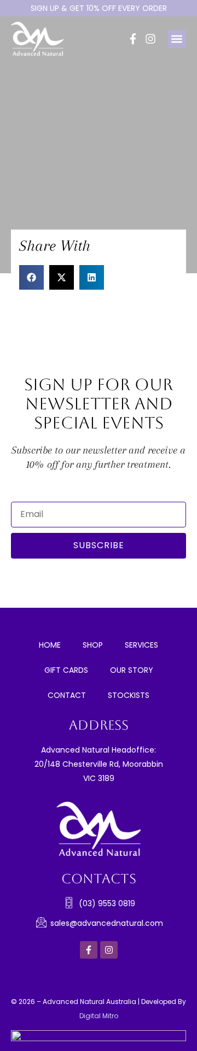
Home (50, 644)
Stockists (128, 695)
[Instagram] (150, 38)
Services (141, 644)
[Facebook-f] (133, 38)
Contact (67, 695)
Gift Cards (66, 670)
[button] (177, 39)
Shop (93, 644)
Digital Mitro (98, 1015)
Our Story (131, 670)
